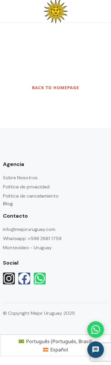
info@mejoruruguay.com (29, 229)
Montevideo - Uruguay (27, 248)
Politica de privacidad (26, 187)
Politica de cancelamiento (31, 196)
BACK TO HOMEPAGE (55, 87)
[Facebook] (24, 278)
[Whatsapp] (40, 278)
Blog (8, 204)
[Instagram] (9, 278)
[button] (85, 11)
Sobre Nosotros (20, 178)
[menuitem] (55, 341)
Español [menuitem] (59, 349)
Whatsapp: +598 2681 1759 (32, 238)
